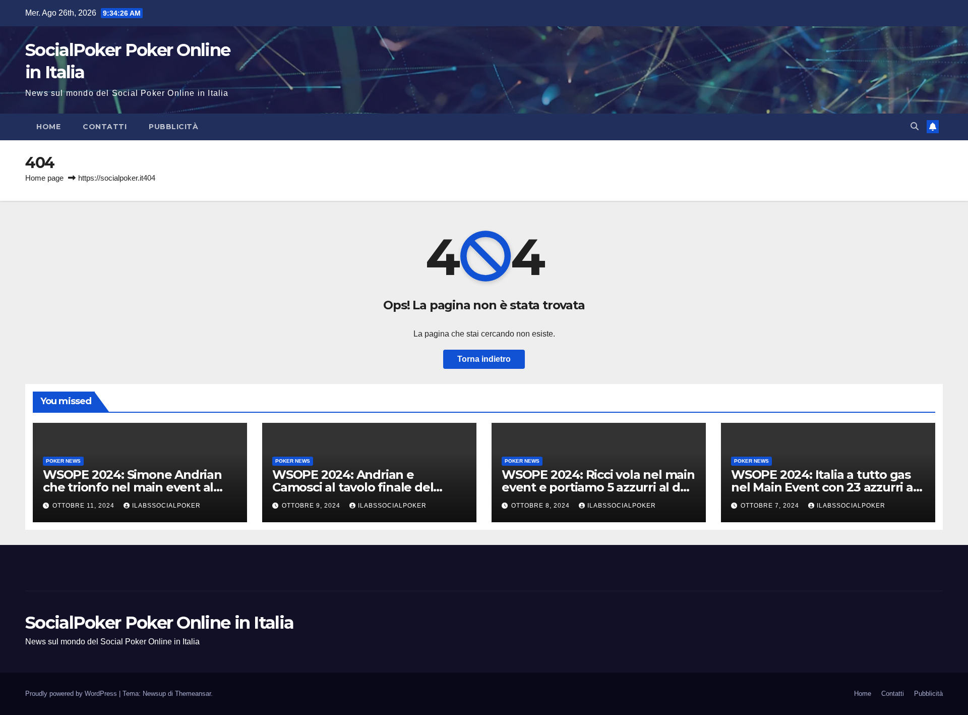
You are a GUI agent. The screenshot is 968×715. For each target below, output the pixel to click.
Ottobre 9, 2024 (312, 505)
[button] (915, 126)
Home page (44, 178)
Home (48, 126)
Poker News (63, 461)
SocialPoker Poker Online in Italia (159, 622)
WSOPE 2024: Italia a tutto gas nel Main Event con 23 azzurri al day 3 (824, 487)
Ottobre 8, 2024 (541, 505)
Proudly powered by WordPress (72, 693)
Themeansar (193, 693)
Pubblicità (173, 126)
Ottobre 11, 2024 (84, 505)
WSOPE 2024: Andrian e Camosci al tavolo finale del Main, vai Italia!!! (352, 487)
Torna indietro (484, 359)
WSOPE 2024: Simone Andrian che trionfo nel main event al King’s (132, 487)
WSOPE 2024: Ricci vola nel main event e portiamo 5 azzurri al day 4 (598, 487)
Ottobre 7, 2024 (771, 505)
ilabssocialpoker (166, 505)
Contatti (105, 126)
